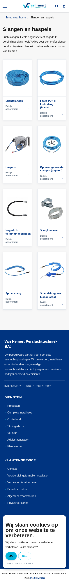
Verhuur (12, 432)
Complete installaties (19, 412)
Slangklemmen (49, 230)
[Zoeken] (56, 6)
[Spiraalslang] (17, 270)
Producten (13, 405)
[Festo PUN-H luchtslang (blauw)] (52, 78)
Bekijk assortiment (17, 108)
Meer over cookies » (20, 563)
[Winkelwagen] (64, 6)
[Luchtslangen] (17, 78)
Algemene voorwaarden (21, 496)
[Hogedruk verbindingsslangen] (17, 207)
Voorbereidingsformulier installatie (27, 475)
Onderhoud (14, 419)
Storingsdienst (15, 426)
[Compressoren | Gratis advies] (34, 6)
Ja (11, 555)
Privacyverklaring (17, 502)
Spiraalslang (13, 293)
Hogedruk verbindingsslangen (17, 232)
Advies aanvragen (18, 439)
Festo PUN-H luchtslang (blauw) (48, 104)
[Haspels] (17, 144)
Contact (12, 468)
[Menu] (5, 6)
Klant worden (15, 446)
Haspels (11, 167)
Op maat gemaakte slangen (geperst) (51, 169)
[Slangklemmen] (52, 207)
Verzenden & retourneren (22, 482)
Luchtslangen (14, 100)
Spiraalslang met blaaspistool (50, 295)
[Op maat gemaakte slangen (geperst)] (52, 144)
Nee (24, 555)
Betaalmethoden (17, 489)
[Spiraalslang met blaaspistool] (52, 270)
